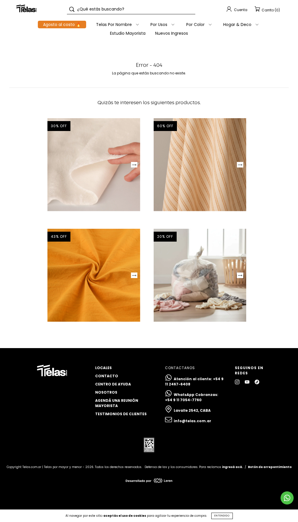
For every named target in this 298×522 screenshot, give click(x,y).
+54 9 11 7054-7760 (183, 399)
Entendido (222, 515)
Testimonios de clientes (121, 413)
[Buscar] (72, 9)
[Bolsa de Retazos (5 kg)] (200, 275)
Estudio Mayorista (128, 33)
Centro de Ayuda (113, 384)
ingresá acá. (232, 467)
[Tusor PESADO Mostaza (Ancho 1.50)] (93, 275)
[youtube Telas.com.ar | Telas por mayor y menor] (247, 381)
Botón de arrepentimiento (270, 467)
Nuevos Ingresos (171, 33)
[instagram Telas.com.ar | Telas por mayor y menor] (237, 381)
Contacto (106, 375)
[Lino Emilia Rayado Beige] (200, 164)
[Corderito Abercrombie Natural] (93, 164)
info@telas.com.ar (192, 420)
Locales (103, 367)
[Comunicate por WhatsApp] (287, 497)
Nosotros (106, 392)
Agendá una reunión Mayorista (116, 403)
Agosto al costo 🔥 (62, 24)
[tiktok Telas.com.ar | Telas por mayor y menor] (257, 381)
